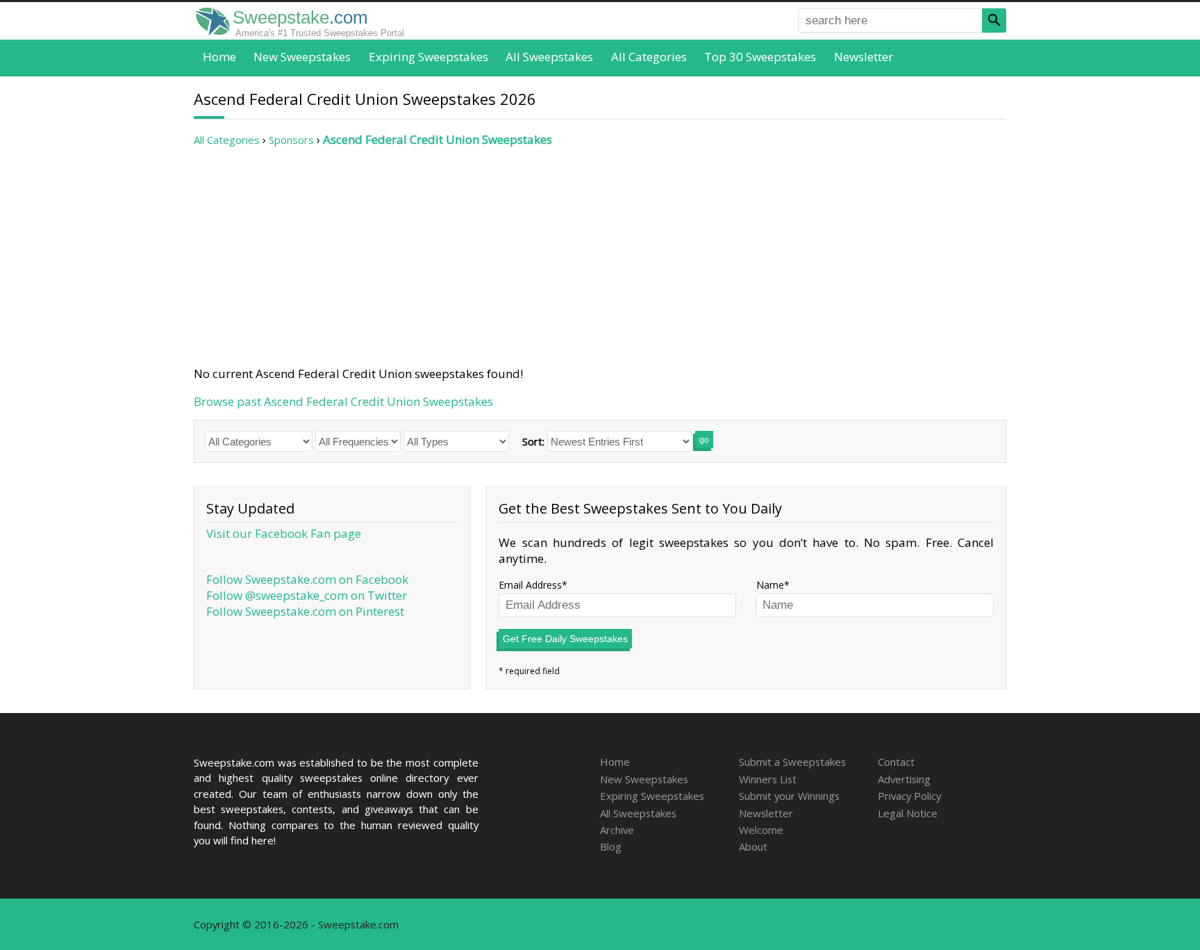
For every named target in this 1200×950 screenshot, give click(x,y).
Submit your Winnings (789, 796)
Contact (896, 762)
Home (219, 57)
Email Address (530, 584)
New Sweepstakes (302, 57)
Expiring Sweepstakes (428, 57)
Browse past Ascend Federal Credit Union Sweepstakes (343, 401)
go (704, 440)
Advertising (904, 779)
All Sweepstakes (549, 57)
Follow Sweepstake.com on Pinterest (305, 611)
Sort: (533, 441)
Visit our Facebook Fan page (283, 533)
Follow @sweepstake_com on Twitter (306, 595)
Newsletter (863, 57)
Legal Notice (908, 813)
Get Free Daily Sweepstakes (565, 638)
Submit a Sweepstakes (792, 762)
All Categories (649, 57)
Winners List (768, 779)
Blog (611, 846)
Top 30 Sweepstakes (760, 57)
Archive (617, 830)
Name (770, 584)
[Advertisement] (600, 256)
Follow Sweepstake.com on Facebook (307, 579)
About (753, 846)
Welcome (761, 830)
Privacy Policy (909, 796)
